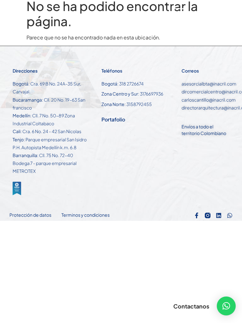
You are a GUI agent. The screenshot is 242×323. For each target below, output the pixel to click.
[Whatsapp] (230, 215)
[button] (226, 306)
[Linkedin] (219, 215)
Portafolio (113, 119)
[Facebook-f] (196, 215)
